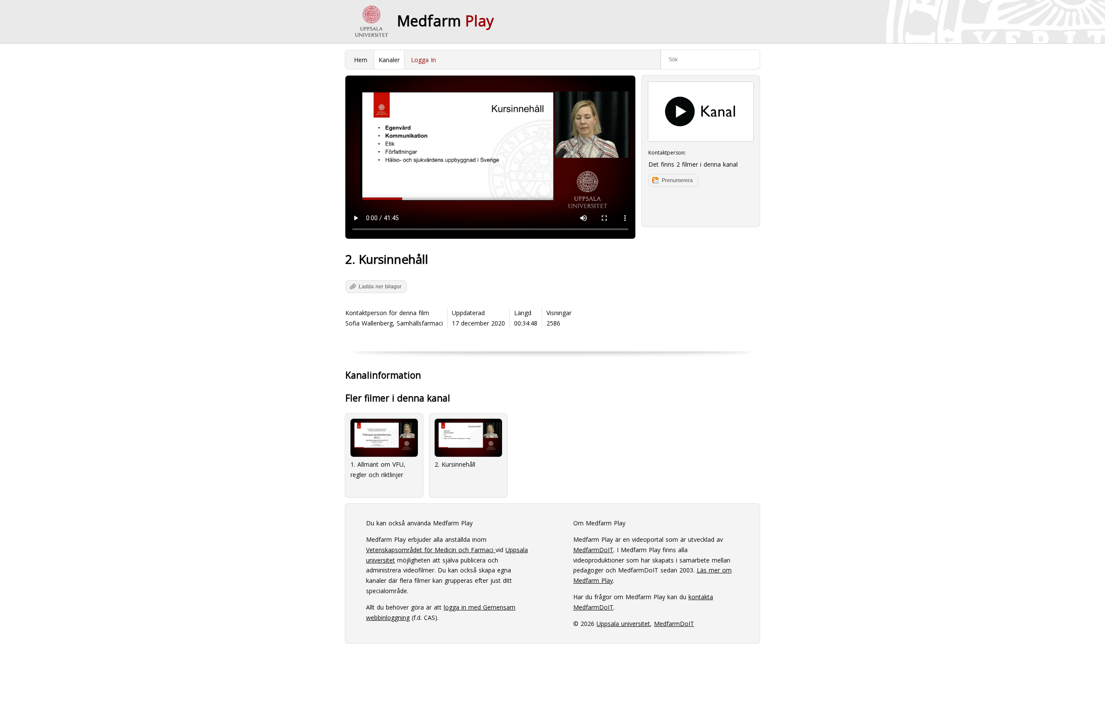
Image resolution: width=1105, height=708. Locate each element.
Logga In (423, 60)
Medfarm (445, 21)
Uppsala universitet (623, 624)
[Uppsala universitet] (371, 21)
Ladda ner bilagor (380, 287)
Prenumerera (677, 180)
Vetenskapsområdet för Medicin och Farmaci (431, 550)
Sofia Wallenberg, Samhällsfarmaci (394, 323)
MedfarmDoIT (593, 550)
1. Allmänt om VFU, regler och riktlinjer (377, 469)
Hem (360, 60)
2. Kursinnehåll (455, 464)
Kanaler (389, 60)
